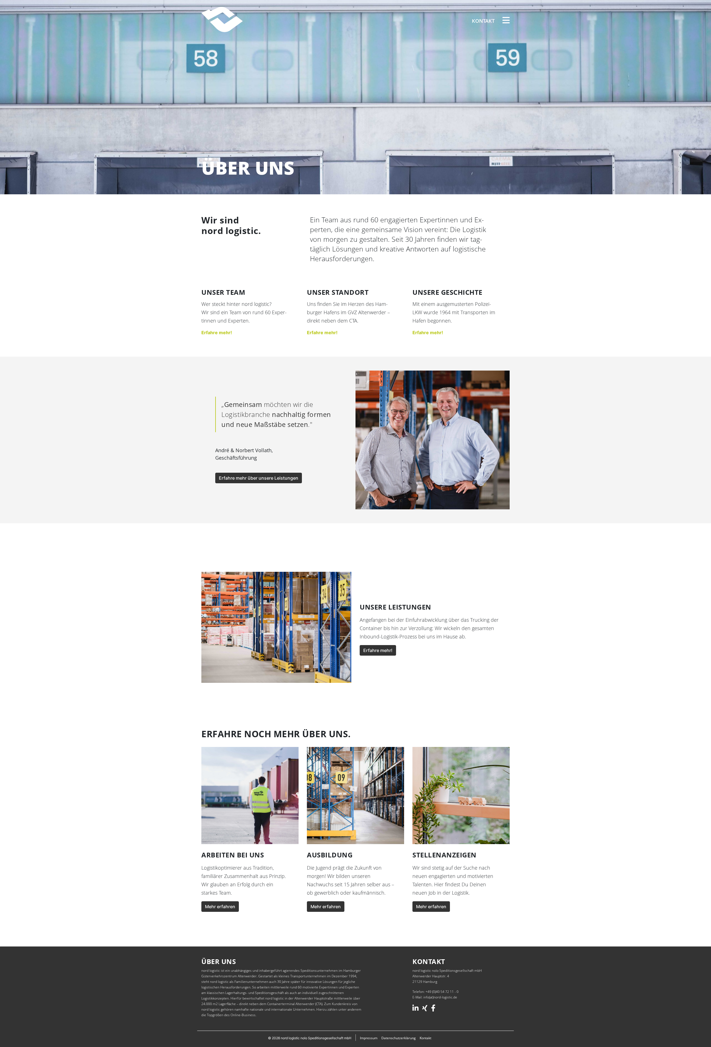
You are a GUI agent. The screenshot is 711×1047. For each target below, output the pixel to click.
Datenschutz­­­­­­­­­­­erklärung (398, 1038)
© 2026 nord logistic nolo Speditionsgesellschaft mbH (309, 1038)
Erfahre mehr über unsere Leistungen (258, 478)
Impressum (368, 1038)
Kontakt (483, 20)
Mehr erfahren (220, 906)
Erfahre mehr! (216, 332)
